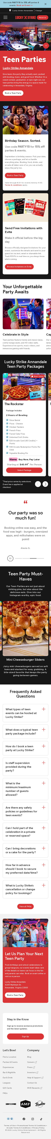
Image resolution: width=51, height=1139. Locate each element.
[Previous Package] (38, 484)
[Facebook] (23, 1119)
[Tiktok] (41, 1119)
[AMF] (25, 1104)
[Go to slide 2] (25, 558)
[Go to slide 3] (33, 558)
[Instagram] (32, 1119)
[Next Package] (45, 484)
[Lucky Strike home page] (25, 17)
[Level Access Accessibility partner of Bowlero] (10, 1118)
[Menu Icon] (5, 17)
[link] (42, 17)
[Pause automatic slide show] (10, 558)
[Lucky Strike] (11, 1104)
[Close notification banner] (46, 4)
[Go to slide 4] (40, 558)
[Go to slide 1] (18, 558)
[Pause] (46, 46)
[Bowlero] (40, 1104)
